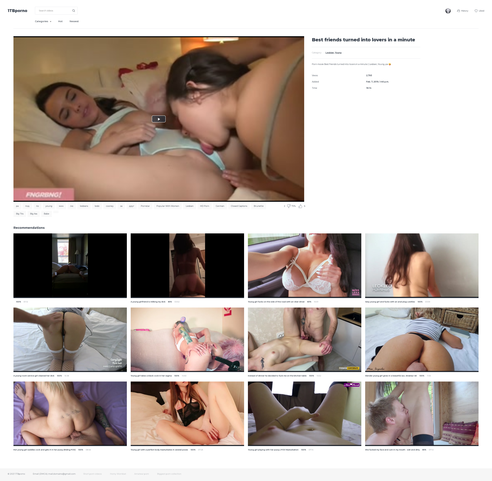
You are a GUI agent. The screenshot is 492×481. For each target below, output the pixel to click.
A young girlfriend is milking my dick (148, 302)
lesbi (97, 206)
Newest (74, 21)
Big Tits (19, 214)
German (220, 206)
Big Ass (33, 214)
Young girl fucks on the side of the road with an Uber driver (276, 302)
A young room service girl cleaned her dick (33, 376)
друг (131, 206)
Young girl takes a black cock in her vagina (151, 376)
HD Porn (204, 206)
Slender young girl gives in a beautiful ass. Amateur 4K (391, 376)
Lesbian (189, 206)
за (121, 206)
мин (61, 206)
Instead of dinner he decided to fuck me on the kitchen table (277, 376)
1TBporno (17, 10)
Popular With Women (167, 206)
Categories (42, 21)
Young (338, 52)
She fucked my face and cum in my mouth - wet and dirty (392, 450)
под (27, 206)
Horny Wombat (118, 474)
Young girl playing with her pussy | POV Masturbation (273, 450)
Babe (46, 214)
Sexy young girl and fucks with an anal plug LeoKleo (390, 302)
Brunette (259, 206)
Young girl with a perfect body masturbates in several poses (159, 450)
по (37, 206)
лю (71, 206)
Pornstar (145, 206)
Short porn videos (92, 474)
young (48, 206)
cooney (110, 206)
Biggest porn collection (169, 474)
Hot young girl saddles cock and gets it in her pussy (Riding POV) (44, 450)
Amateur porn (141, 474)
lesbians (84, 206)
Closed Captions (239, 206)
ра (17, 206)
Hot (60, 21)
